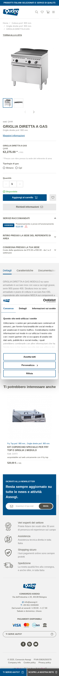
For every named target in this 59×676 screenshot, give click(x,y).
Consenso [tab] (8, 308)
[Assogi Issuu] (29, 644)
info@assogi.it (30, 602)
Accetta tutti (29, 357)
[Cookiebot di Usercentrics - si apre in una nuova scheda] (43, 301)
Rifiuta (29, 373)
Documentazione (48, 270)
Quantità (7, 178)
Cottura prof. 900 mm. (22, 23)
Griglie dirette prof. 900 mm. (19, 26)
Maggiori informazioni (14, 135)
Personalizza (27, 365)
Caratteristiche (25, 270)
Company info (14, 662)
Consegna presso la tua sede (27, 250)
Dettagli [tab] (23, 308)
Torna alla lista (12, 35)
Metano (10, 168)
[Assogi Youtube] (35, 644)
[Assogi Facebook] (23, 644)
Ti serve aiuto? (14, 634)
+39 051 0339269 (30, 605)
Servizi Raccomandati (16, 218)
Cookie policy (30, 662)
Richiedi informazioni (27, 207)
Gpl (20, 168)
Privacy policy (45, 662)
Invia (45, 506)
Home (5, 23)
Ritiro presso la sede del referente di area (27, 237)
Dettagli (7, 270)
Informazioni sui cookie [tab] (44, 308)
